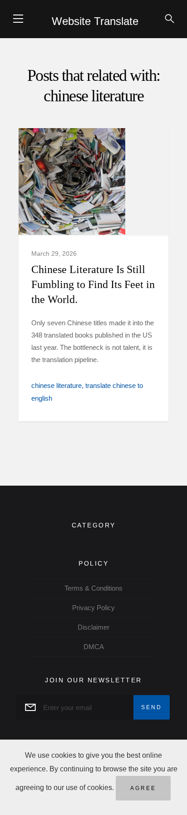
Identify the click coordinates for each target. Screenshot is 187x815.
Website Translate (95, 21)
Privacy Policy (93, 607)
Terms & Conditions (93, 588)
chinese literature (56, 385)
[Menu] (18, 19)
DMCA (94, 647)
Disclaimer (93, 627)
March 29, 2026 (54, 253)
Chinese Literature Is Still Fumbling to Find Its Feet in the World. (93, 284)
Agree (143, 788)
